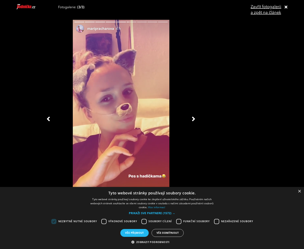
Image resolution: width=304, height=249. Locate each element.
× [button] (299, 191)
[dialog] (152, 218)
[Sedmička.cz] (31, 8)
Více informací (156, 207)
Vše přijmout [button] (134, 233)
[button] (152, 213)
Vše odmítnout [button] (168, 233)
